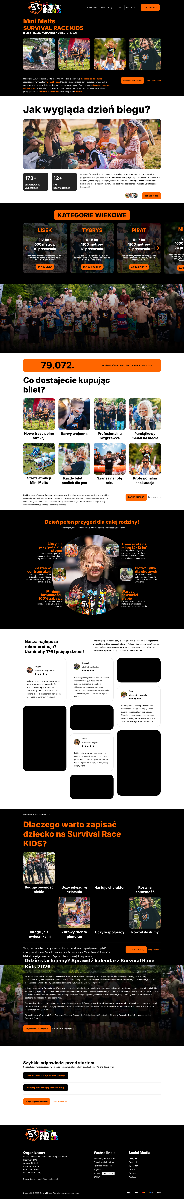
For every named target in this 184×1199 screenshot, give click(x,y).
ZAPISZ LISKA (45, 267)
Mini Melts (60, 991)
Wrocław (68, 1015)
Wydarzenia (92, 7)
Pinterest (133, 1173)
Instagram (133, 1158)
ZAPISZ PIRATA (139, 267)
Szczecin (123, 1015)
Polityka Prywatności (103, 1166)
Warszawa (59, 1015)
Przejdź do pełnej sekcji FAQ (37, 1102)
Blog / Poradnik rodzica (104, 1162)
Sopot (36, 1018)
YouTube (132, 1177)
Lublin (147, 1015)
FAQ (103, 7)
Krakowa (112, 991)
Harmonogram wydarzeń (105, 1158)
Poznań (76, 1015)
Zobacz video (151, 195)
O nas (118, 7)
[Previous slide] (26, 248)
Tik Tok (132, 1169)
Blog (110, 7)
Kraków (91, 1015)
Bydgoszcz (139, 1015)
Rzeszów (29, 1018)
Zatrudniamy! (108, 1173)
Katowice (105, 1015)
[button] (92, 1077)
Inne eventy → (154, 497)
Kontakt (97, 1173)
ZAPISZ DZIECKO (150, 8)
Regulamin (98, 1169)
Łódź (98, 1015)
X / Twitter (133, 1166)
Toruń (130, 1015)
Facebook (133, 1162)
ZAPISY (97, 1177)
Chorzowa (122, 991)
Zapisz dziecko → (153, 80)
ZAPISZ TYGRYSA (92, 267)
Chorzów (114, 1015)
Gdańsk (83, 1015)
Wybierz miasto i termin (132, 80)
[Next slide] (158, 248)
